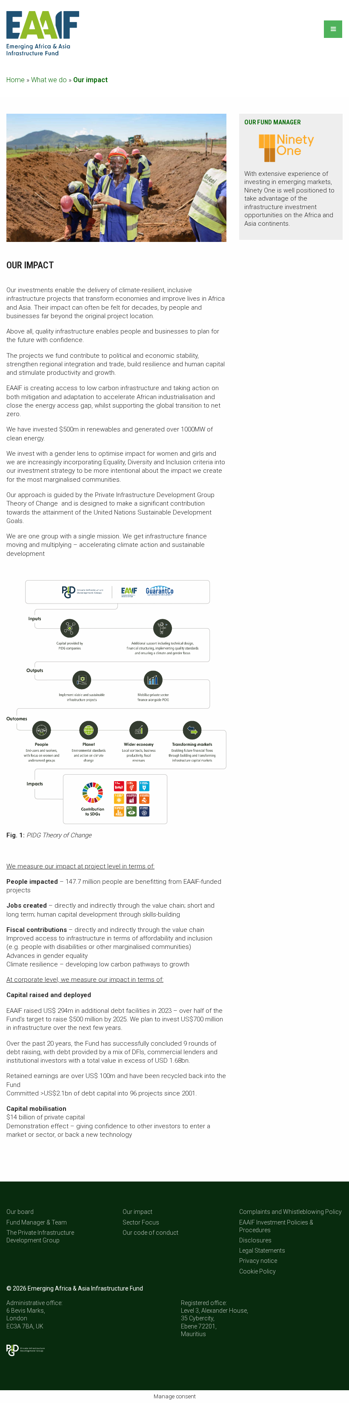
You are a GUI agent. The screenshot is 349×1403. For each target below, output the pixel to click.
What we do (49, 80)
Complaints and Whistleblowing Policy (290, 1211)
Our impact (137, 1211)
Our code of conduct (150, 1232)
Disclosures (255, 1240)
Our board (20, 1211)
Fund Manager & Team (36, 1222)
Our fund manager (272, 122)
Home (15, 80)
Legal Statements (262, 1250)
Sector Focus (141, 1222)
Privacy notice (258, 1260)
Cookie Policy (257, 1271)
